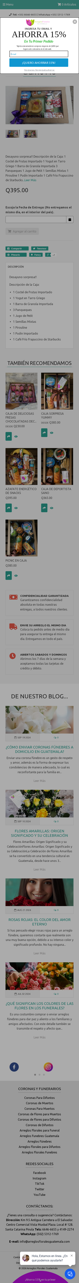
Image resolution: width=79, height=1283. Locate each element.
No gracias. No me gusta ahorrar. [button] (39, 70)
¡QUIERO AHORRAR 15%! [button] (39, 62)
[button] (75, 21)
